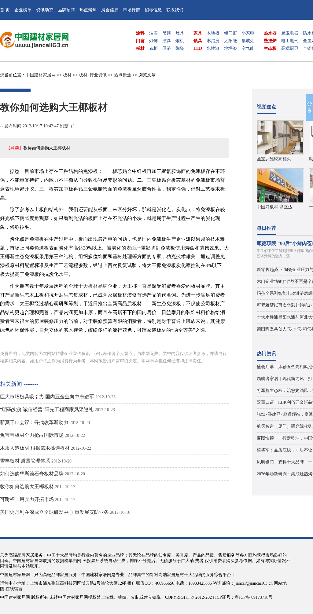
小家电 (247, 33)
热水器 (270, 33)
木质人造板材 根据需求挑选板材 (35, 448)
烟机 (179, 40)
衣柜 (153, 48)
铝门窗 (230, 33)
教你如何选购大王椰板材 (27, 486)
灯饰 (153, 40)
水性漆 (213, 48)
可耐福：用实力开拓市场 (27, 499)
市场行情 (131, 10)
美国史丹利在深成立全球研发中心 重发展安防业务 (54, 512)
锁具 (197, 40)
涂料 (140, 33)
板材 (140, 48)
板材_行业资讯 (93, 75)
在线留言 (14, 589)
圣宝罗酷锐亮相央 (274, 159)
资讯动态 (44, 10)
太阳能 (230, 40)
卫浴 (166, 48)
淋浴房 (213, 40)
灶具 (179, 33)
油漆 (153, 33)
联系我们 (174, 10)
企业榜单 (22, 10)
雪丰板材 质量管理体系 (25, 460)
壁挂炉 (270, 40)
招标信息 (153, 10)
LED (197, 48)
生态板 (270, 48)
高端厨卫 (289, 48)
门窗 (140, 40)
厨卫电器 (289, 33)
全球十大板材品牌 (88, 286)
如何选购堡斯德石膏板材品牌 (32, 473)
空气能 (247, 48)
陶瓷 (179, 48)
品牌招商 (66, 10)
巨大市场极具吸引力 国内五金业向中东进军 (47, 396)
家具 (197, 33)
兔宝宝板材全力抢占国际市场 (32, 435)
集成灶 (247, 40)
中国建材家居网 (41, 75)
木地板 (213, 33)
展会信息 (109, 10)
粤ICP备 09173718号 (254, 597)
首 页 (5, 10)
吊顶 (166, 33)
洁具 (166, 40)
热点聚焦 (88, 10)
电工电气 (289, 40)
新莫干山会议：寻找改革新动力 (34, 422)
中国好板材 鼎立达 (274, 207)
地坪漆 (230, 48)
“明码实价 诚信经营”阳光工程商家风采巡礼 (47, 409)
